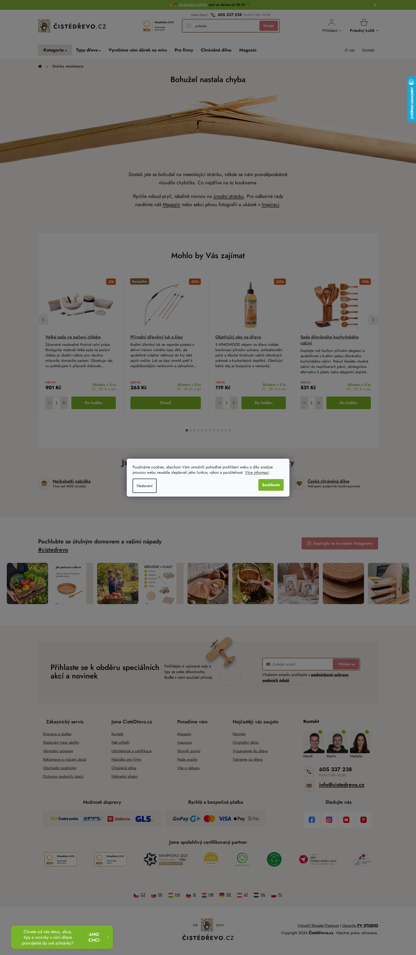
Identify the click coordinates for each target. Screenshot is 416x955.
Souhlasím (271, 485)
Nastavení (145, 486)
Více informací (257, 472)
